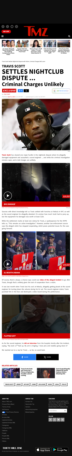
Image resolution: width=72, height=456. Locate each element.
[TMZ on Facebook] (3, 26)
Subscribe (65, 411)
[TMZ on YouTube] (58, 420)
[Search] (69, 36)
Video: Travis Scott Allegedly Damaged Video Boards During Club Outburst (15, 207)
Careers (27, 407)
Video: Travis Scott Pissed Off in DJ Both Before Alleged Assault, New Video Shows (15, 276)
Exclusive (41, 384)
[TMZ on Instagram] (16, 26)
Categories (5, 425)
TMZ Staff (7, 94)
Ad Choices (5, 409)
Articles (4, 414)
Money (18, 384)
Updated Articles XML (8, 422)
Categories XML (7, 428)
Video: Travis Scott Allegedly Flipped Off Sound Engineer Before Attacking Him (15, 339)
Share (26, 357)
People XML (5, 436)
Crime (34, 384)
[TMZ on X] (7, 26)
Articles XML (6, 417)
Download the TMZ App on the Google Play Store (60, 449)
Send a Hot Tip (29, 404)
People (4, 433)
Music (50, 384)
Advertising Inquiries (31, 409)
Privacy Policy (53, 406)
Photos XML (5, 438)
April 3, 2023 (11, 97)
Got (6, 31)
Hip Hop (26, 384)
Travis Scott (9, 384)
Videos (4, 441)
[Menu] (2, 36)
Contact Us (28, 401)
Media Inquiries (29, 412)
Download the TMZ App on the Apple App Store (43, 449)
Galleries (4, 430)
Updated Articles (7, 420)
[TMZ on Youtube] (12, 26)
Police (64, 384)
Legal (57, 384)
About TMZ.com (7, 401)
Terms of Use (6, 407)
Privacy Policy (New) (8, 404)
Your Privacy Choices (12, 412)
